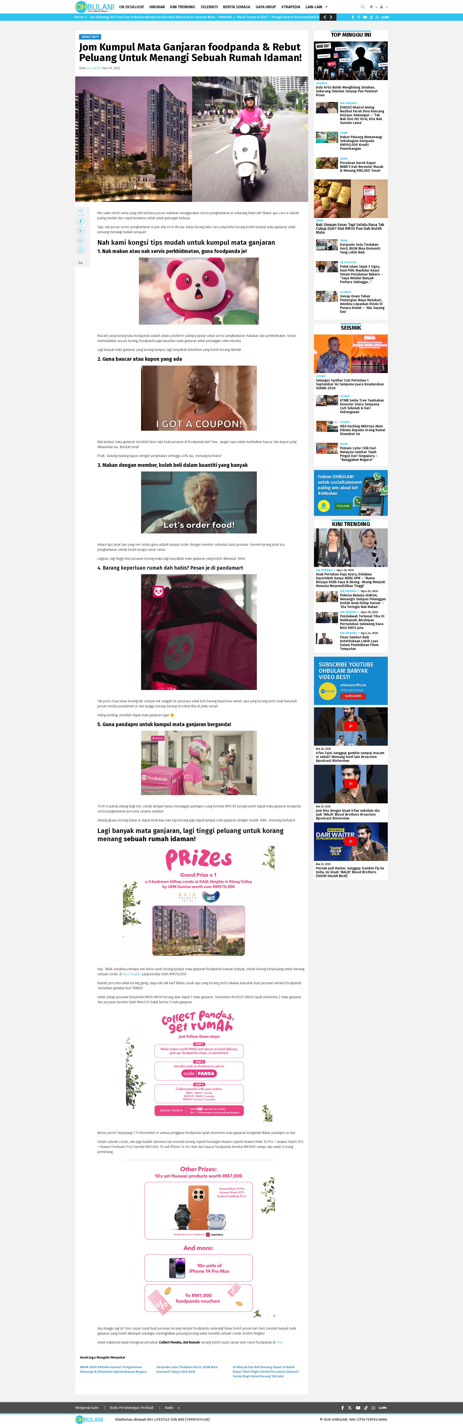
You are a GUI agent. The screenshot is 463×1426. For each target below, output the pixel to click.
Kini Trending (348, 103)
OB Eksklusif (348, 262)
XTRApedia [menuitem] (290, 7)
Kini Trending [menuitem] (182, 7)
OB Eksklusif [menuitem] (131, 7)
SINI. (279, 1342)
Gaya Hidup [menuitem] (266, 7)
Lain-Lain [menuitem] (314, 7)
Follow (343, 506)
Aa (80, 262)
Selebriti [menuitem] (209, 7)
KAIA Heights (132, 974)
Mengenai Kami (86, 1408)
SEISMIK (321, 376)
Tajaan (343, 133)
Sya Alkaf (93, 68)
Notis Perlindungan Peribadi (131, 1408)
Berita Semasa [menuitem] (236, 7)
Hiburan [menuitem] (157, 7)
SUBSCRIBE (353, 696)
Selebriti (321, 83)
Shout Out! (90, 37)
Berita (344, 444)
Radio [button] (169, 1408)
